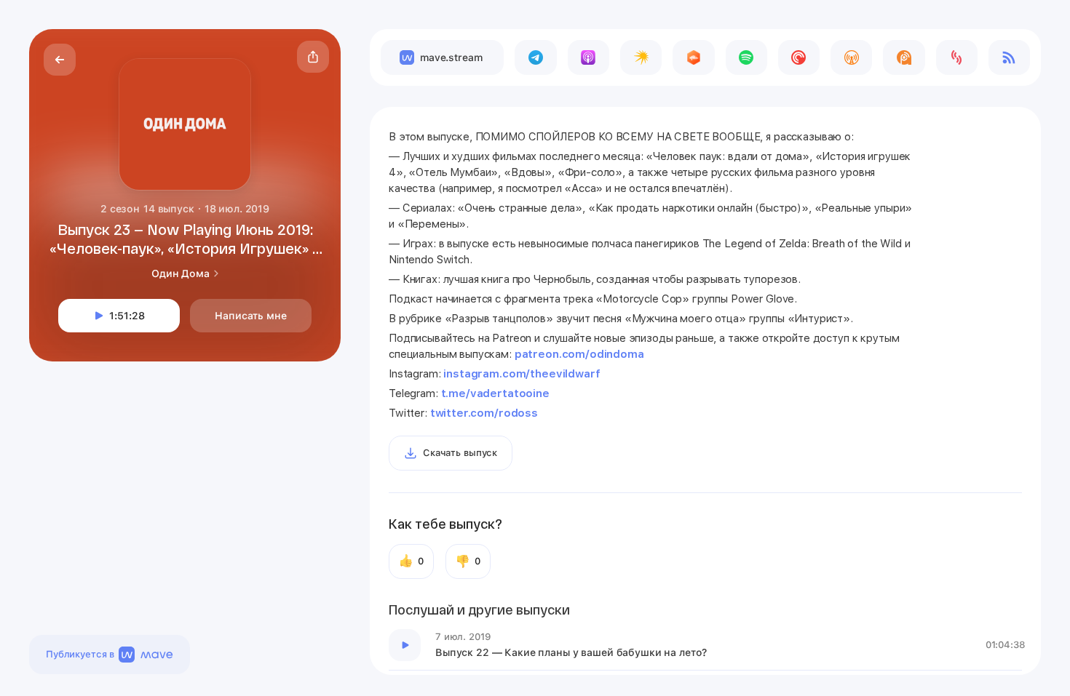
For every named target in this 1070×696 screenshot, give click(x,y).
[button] (313, 57)
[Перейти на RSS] (1009, 57)
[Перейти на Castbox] (693, 57)
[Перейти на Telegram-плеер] (535, 57)
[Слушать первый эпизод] (405, 645)
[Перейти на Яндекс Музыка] (641, 57)
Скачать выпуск (460, 452)
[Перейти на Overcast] (851, 57)
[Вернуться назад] (60, 60)
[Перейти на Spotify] (746, 57)
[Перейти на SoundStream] (957, 57)
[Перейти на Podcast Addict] (903, 57)
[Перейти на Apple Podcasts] (588, 57)
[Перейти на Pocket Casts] (799, 57)
